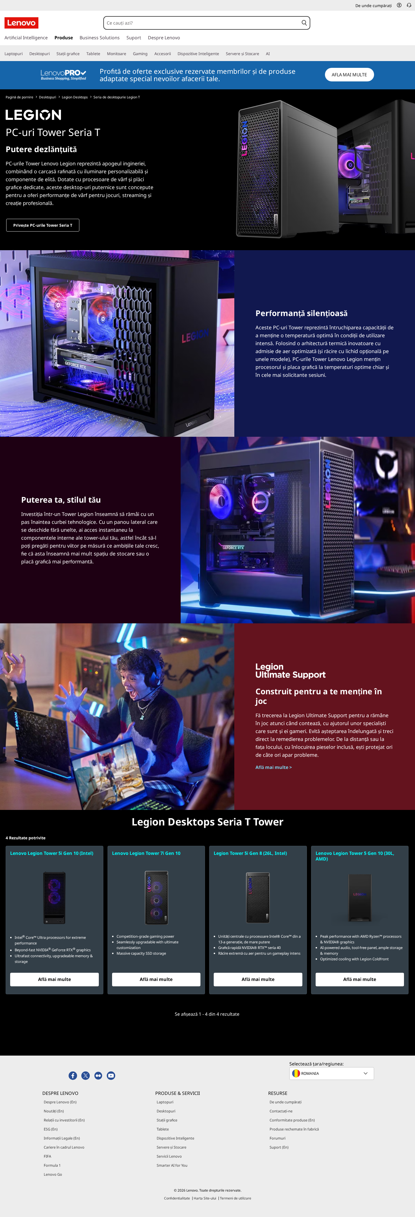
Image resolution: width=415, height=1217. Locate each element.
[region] (207, 75)
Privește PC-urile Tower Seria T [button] (42, 225)
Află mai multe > (273, 767)
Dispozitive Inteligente (175, 1138)
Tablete (163, 1129)
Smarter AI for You (172, 1165)
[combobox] (201, 23)
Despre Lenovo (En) (60, 1101)
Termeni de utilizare (235, 1198)
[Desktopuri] (52, 53)
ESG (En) (51, 1129)
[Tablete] (102, 53)
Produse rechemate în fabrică (294, 1129)
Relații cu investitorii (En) (64, 1120)
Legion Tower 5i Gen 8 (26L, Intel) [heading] (250, 853)
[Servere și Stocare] (261, 53)
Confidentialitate (177, 1198)
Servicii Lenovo (169, 1156)
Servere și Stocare (171, 1147)
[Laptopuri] (25, 53)
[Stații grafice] (82, 53)
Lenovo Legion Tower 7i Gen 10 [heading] (146, 853)
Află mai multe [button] (54, 979)
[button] (399, 5)
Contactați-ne (281, 1111)
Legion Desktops (75, 97)
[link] (409, 7)
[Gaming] (150, 53)
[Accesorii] (173, 53)
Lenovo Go (53, 1174)
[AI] (272, 53)
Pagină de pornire (19, 97)
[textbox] (332, 1073)
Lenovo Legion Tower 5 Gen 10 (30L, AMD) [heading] (355, 856)
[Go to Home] (21, 23)
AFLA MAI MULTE (349, 75)
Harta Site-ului (205, 1198)
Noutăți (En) (54, 1111)
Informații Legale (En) (62, 1138)
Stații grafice (167, 1120)
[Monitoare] (128, 53)
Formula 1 (52, 1165)
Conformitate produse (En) (292, 1120)
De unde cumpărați (286, 1101)
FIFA (47, 1156)
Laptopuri (165, 1101)
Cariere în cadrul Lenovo (64, 1147)
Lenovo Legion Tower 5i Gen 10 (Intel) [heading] (51, 853)
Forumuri (277, 1138)
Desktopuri (47, 97)
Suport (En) (279, 1147)
